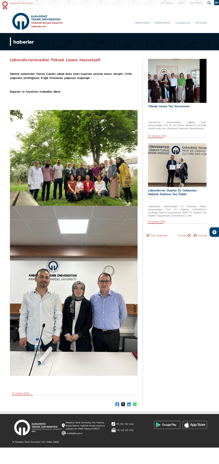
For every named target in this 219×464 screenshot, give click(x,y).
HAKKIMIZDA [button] (142, 22)
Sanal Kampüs (195, 2)
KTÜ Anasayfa (167, 2)
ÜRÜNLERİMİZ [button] (162, 22)
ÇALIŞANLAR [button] (183, 22)
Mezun (181, 2)
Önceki (182, 235)
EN (216, 2)
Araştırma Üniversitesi (21, 2)
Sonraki (202, 235)
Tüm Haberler (159, 235)
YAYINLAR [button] (201, 22)
